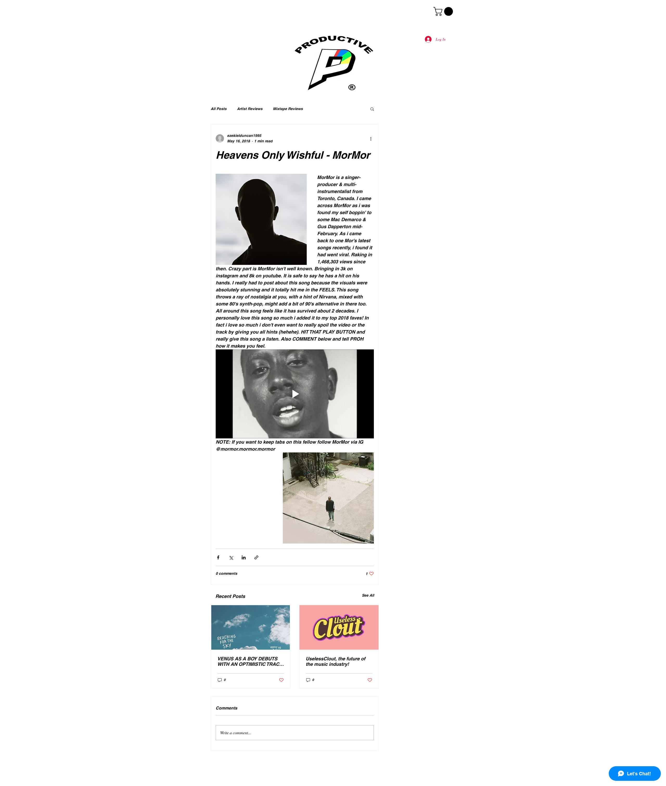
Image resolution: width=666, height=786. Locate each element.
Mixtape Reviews (288, 109)
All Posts (219, 109)
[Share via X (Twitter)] (230, 557)
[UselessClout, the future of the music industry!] (339, 627)
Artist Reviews (249, 109)
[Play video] (295, 393)
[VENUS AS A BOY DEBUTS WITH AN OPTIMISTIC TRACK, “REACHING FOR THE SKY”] (250, 627)
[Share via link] (256, 557)
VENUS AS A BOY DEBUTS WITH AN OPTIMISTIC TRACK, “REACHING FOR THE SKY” (250, 661)
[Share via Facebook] (218, 557)
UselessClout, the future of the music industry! (335, 661)
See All (368, 595)
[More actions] (371, 138)
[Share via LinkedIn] (243, 557)
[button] (444, 11)
